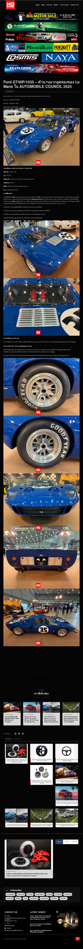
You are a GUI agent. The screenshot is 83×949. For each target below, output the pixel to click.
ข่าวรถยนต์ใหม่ (10, 894)
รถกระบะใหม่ (67, 894)
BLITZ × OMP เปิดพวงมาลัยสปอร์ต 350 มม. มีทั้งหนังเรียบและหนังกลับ (41, 931)
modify (56, 5)
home (37, 5)
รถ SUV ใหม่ (58, 894)
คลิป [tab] (67, 842)
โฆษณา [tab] (59, 842)
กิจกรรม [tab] (74, 842)
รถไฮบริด (49, 894)
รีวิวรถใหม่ (30, 894)
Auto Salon (64, 5)
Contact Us (74, 5)
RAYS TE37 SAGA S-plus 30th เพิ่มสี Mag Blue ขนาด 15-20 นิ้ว (40, 924)
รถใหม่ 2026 (21, 894)
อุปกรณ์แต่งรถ (33, 898)
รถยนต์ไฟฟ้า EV (40, 894)
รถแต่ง (25, 898)
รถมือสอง (18, 898)
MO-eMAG (63, 898)
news (43, 5)
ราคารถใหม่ (10, 898)
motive (49, 5)
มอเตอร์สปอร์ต (44, 898)
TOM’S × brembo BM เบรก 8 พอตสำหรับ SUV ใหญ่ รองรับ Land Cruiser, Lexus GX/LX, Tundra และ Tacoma (40, 917)
